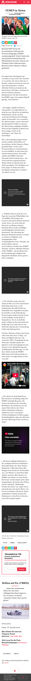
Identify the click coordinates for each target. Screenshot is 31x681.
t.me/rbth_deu (16, 636)
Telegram (19, 45)
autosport (7, 653)
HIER (6, 663)
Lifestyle (15, 586)
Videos (16, 653)
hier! (7, 679)
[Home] (3, 2)
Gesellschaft (22, 543)
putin (5, 543)
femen (12, 543)
